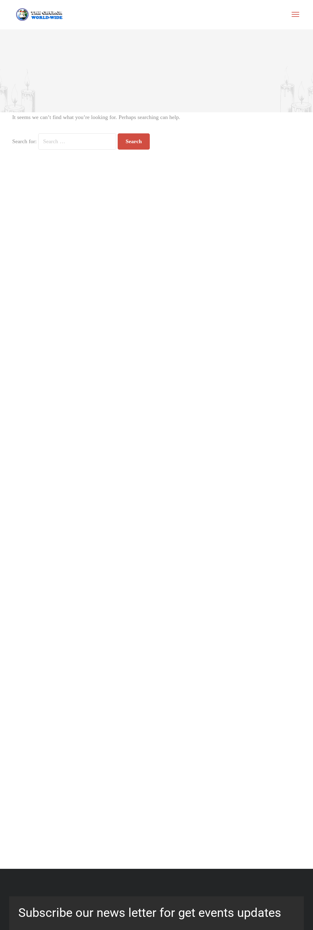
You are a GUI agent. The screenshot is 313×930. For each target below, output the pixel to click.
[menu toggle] (295, 14)
